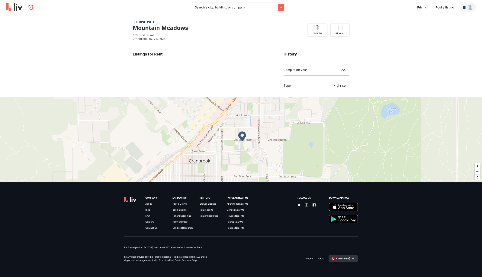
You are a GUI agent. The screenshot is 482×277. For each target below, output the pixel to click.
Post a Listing (179, 204)
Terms (321, 258)
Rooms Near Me (235, 222)
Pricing (422, 7)
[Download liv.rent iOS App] (343, 207)
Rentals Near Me (235, 228)
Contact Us (151, 228)
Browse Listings (208, 204)
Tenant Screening (181, 216)
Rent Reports (206, 210)
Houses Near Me (235, 216)
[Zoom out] (477, 171)
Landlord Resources (182, 228)
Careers (149, 222)
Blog (147, 210)
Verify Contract (180, 222)
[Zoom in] (477, 166)
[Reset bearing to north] (477, 177)
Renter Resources (209, 216)
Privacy (309, 258)
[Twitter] (298, 205)
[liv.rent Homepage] (14, 7)
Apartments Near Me (237, 204)
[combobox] (195, 7)
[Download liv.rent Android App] (343, 219)
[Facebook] (314, 205)
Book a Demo (179, 210)
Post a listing (444, 7)
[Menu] (468, 7)
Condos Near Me (235, 210)
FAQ (147, 216)
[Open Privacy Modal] (30, 7)
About (148, 204)
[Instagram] (306, 205)
